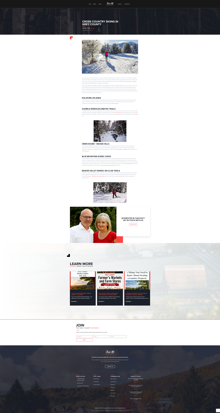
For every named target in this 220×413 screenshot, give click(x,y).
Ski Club (89, 176)
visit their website (127, 163)
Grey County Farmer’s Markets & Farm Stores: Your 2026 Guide (108, 294)
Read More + (74, 301)
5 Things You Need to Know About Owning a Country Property (136, 294)
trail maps (85, 151)
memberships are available (122, 149)
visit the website (118, 112)
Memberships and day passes (97, 176)
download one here (114, 103)
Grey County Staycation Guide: (135, 398)
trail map (136, 114)
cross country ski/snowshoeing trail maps (106, 165)
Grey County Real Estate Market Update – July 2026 (81, 294)
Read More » (136, 382)
